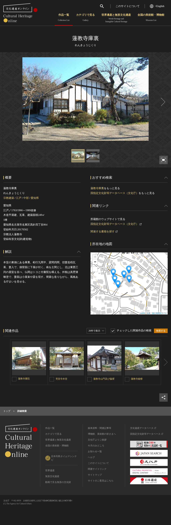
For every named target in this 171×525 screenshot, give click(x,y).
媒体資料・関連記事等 (99, 428)
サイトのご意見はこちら (101, 480)
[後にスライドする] (163, 102)
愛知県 (35, 197)
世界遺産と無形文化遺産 (116, 18)
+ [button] (95, 257)
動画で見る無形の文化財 (58, 482)
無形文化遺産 (52, 476)
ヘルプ (91, 457)
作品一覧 (63, 17)
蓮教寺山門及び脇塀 (103, 379)
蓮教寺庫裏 (97, 188)
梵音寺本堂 (61, 379)
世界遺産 (50, 470)
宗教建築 (8, 197)
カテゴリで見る (85, 17)
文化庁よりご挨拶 (97, 440)
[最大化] (95, 269)
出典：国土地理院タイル (157, 313)
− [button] (95, 262)
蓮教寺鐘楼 (137, 379)
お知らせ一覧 (95, 451)
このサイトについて (128, 6)
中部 (26, 197)
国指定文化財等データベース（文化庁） (115, 193)
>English (159, 6)
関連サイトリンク (97, 469)
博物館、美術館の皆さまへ (102, 434)
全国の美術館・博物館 (151, 17)
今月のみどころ (96, 445)
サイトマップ (95, 475)
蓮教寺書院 (24, 378)
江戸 (18, 197)
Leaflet (142, 313)
